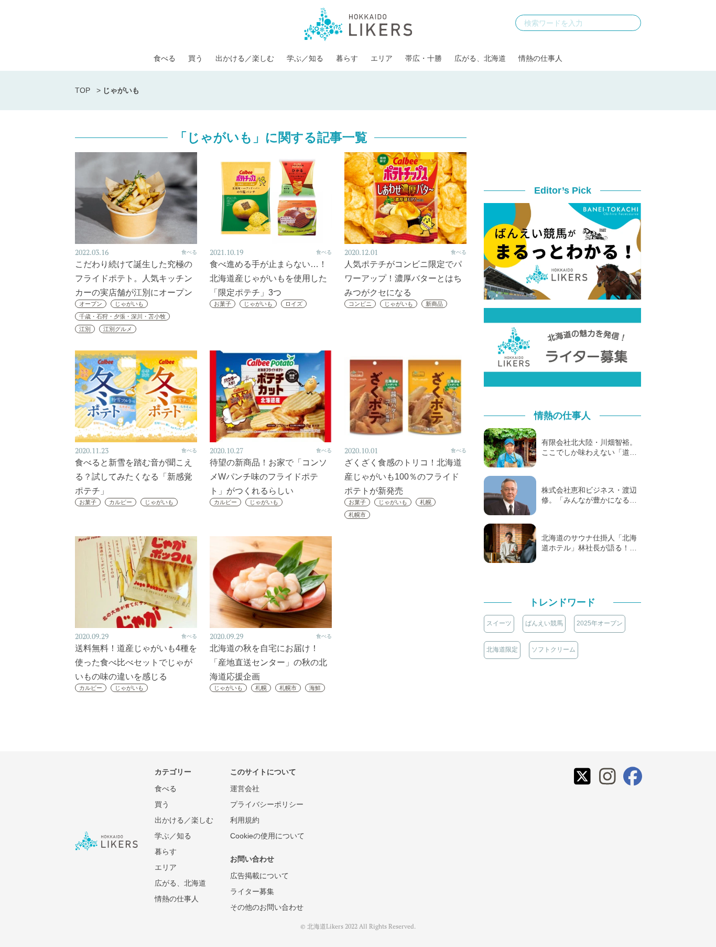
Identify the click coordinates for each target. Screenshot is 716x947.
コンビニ (360, 304)
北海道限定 (502, 649)
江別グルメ (117, 329)
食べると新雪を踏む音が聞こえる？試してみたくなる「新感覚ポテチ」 (133, 476)
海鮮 (315, 688)
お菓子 (222, 304)
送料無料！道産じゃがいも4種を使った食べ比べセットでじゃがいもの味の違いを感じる (136, 662)
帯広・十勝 (423, 58)
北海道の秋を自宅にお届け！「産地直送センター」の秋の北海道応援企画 (268, 662)
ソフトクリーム (553, 649)
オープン (90, 304)
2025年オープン (600, 623)
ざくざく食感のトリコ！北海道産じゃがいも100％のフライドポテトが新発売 (403, 476)
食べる (165, 58)
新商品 (434, 304)
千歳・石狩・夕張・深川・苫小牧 (122, 316)
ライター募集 (252, 891)
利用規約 (244, 820)
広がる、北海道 (480, 58)
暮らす (347, 58)
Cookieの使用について (267, 836)
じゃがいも (129, 304)
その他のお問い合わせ (266, 907)
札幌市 (357, 515)
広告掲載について (259, 875)
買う (195, 58)
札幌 (425, 502)
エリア (382, 58)
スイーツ (499, 623)
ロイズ (293, 304)
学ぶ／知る (305, 58)
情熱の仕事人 (540, 58)
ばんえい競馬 (544, 623)
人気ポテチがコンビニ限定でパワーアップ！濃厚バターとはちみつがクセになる (403, 278)
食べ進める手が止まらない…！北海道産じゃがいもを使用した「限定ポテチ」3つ (268, 278)
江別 (85, 329)
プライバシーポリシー (266, 804)
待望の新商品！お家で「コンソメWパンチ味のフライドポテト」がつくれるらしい (268, 476)
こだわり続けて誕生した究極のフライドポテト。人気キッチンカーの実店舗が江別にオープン (133, 278)
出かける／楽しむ (244, 58)
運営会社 (244, 788)
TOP (82, 90)
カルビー (120, 502)
